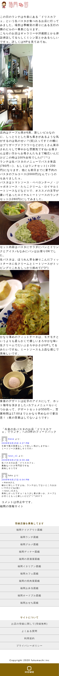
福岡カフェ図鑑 (29, 573)
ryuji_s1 (13, 456)
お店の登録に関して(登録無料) (29, 623)
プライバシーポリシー (29, 645)
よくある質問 (29, 631)
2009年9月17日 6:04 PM (15, 480)
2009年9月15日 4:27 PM (15, 443)
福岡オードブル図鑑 (29, 595)
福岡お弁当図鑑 (29, 588)
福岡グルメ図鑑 (29, 544)
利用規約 (29, 638)
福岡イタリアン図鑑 (29, 566)
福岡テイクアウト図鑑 (29, 529)
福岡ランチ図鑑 (29, 537)
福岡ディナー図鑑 (29, 551)
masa (11, 439)
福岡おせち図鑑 (29, 602)
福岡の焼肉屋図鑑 (29, 581)
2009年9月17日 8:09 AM (15, 460)
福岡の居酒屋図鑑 (29, 559)
